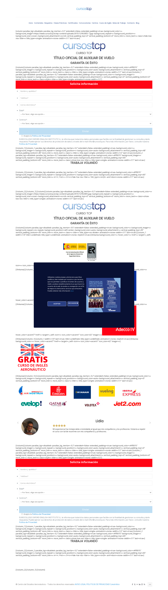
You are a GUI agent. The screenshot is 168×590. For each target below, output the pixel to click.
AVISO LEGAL (80, 584)
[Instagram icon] (142, 584)
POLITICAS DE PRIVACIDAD (98, 584)
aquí (72, 291)
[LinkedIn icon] (139, 584)
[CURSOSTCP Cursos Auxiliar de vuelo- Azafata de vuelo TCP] (84, 8)
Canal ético (115, 584)
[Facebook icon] (132, 584)
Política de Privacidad (41, 136)
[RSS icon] (144, 584)
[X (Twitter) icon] (135, 584)
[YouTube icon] (137, 584)
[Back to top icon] (150, 584)
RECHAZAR (72, 303)
